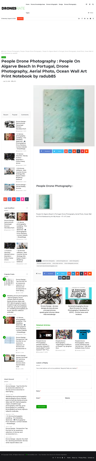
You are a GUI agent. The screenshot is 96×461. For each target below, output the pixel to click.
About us (74, 457)
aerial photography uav (62, 260)
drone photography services (44, 263)
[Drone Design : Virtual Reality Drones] (9, 187)
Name (38, 391)
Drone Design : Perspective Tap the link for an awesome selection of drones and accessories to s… (21, 344)
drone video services (58, 263)
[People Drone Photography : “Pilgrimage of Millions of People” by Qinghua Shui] (64, 334)
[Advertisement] (48, 35)
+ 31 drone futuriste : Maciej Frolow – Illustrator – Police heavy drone (21, 158)
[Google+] (79, 18)
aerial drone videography (48, 260)
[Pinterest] (84, 18)
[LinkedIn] (87, 18)
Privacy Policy (82, 457)
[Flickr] (90, 18)
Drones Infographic (52, 4)
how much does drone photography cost (47, 266)
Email (38, 398)
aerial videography (74, 260)
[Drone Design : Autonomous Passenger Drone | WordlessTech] (9, 124)
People (23, 51)
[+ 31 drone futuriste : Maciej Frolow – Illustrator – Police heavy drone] (9, 156)
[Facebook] (82, 18)
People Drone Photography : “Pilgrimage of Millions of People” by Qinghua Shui (64, 344)
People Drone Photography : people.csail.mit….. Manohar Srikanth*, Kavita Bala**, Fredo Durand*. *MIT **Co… (43, 345)
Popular (14, 115)
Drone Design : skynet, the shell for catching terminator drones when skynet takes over (21, 361)
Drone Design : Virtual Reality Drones (21, 186)
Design (61, 4)
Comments (24, 115)
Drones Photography (70, 4)
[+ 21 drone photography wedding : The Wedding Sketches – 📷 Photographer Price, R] (9, 136)
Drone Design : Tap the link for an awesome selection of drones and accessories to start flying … (21, 285)
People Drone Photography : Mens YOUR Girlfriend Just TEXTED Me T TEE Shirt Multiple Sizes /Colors (83, 344)
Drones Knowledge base (38, 4)
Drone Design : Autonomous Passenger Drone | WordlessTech (21, 125)
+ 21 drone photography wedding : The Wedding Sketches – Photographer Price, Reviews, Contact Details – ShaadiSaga (21, 141)
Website (67, 398)
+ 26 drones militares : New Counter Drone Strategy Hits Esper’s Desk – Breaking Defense (21, 173)
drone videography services (71, 263)
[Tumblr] (93, 18)
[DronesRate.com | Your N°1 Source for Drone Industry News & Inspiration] (13, 8)
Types (27, 13)
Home (27, 4)
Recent (5, 115)
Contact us (91, 457)
